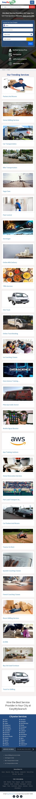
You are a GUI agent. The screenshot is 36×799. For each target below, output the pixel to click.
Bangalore (7, 725)
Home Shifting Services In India (12, 755)
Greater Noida (8, 736)
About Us (8, 772)
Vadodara (23, 745)
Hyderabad (24, 744)
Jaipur (6, 723)
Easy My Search (11, 794)
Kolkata (6, 745)
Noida (22, 725)
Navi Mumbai (24, 723)
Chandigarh (7, 729)
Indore (23, 742)
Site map (14, 774)
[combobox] (5, 6)
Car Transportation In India (11, 763)
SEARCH (32, 7)
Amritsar (7, 732)
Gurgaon (23, 721)
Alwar (8, 69)
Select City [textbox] (6, 7)
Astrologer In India (9, 758)
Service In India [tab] (8, 749)
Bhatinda (7, 734)
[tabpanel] (18, 763)
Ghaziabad (7, 727)
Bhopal (6, 744)
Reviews (17, 772)
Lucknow (23, 736)
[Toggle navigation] (32, 2)
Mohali (23, 729)
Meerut (6, 740)
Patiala (23, 732)
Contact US (23, 772)
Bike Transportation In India (11, 760)
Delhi (5, 719)
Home (3, 69)
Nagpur (23, 740)
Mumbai (23, 719)
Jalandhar (7, 731)
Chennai (31, 786)
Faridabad (23, 727)
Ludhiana (23, 731)
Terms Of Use (30, 772)
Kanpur (6, 738)
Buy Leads (20, 774)
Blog (12, 772)
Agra (22, 738)
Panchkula (24, 734)
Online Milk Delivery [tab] (24, 749)
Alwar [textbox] (7, 25)
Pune (5, 721)
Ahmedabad (18, 788)
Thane (6, 742)
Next (30, 43)
